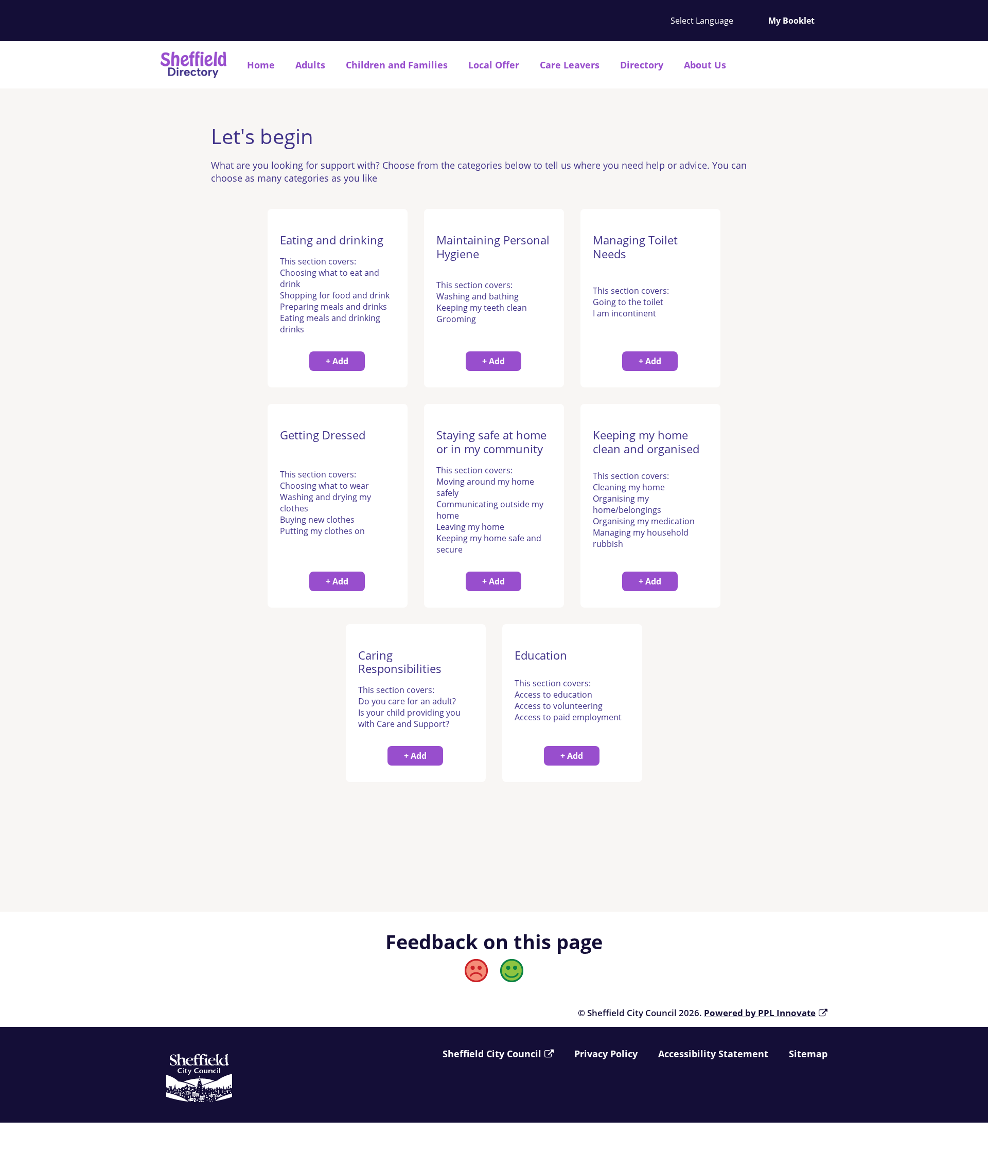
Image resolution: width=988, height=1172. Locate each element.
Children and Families (397, 65)
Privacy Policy (606, 1053)
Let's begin (262, 136)
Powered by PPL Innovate (760, 1013)
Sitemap (808, 1053)
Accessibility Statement (713, 1053)
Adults (310, 65)
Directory (641, 65)
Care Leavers (569, 65)
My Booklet (791, 20)
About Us (705, 65)
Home (261, 65)
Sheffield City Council (492, 1053)
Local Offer (493, 65)
